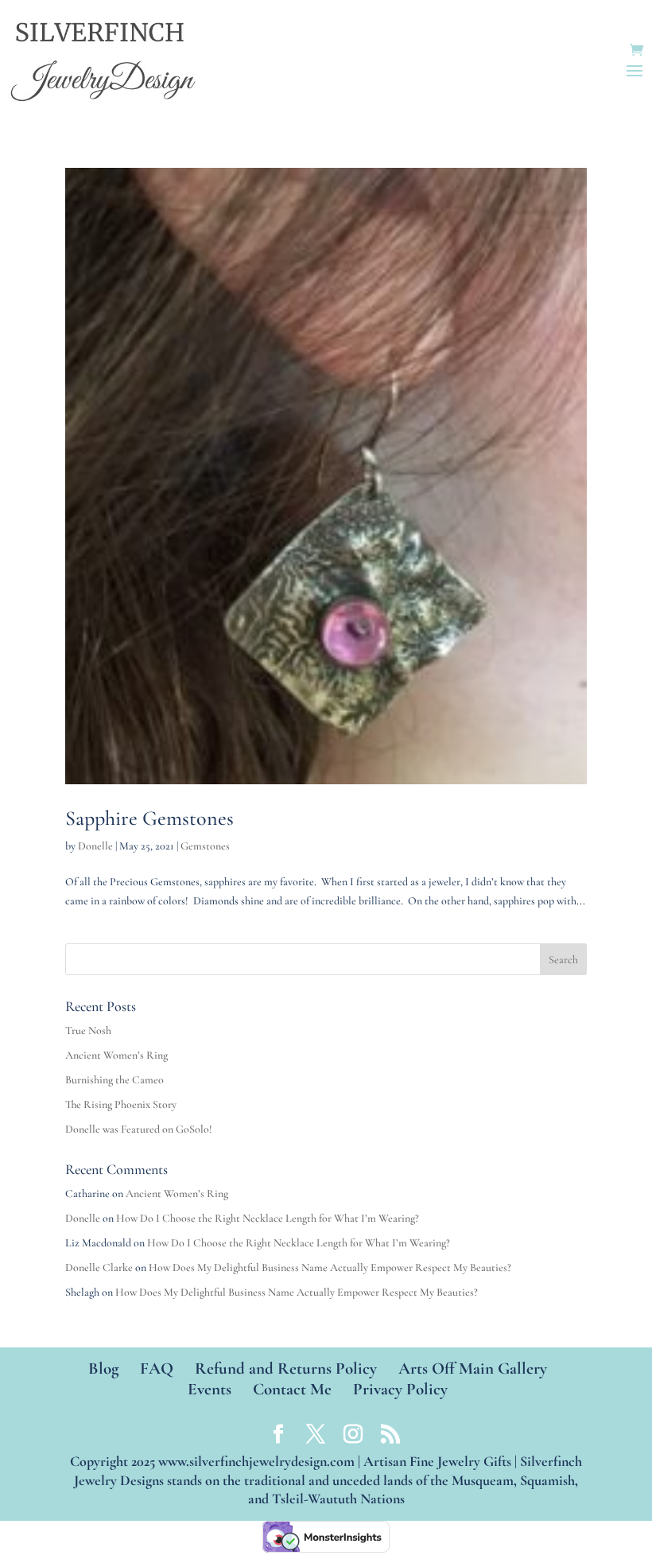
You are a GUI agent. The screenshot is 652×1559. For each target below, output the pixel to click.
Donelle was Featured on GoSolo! (138, 1129)
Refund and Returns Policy (286, 1368)
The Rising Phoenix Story (121, 1104)
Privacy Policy (400, 1389)
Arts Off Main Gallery (472, 1368)
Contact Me (292, 1389)
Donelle (95, 846)
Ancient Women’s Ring (116, 1055)
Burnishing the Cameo (114, 1080)
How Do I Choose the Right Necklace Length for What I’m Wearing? (267, 1218)
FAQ (156, 1368)
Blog (103, 1368)
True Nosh (88, 1030)
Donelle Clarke (99, 1267)
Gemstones (205, 846)
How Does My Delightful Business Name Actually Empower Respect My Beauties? (330, 1267)
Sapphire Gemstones (149, 818)
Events (209, 1389)
